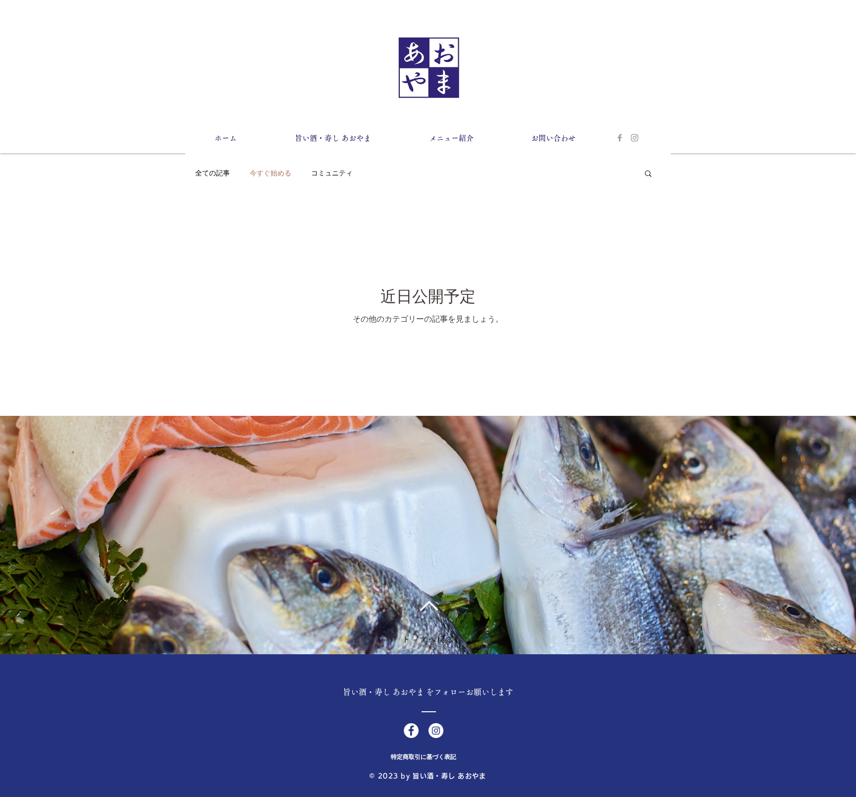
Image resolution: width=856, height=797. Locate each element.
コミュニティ (332, 173)
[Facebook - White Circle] (411, 730)
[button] (648, 174)
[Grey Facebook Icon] (620, 138)
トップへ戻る (428, 639)
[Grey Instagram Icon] (635, 138)
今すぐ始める (270, 173)
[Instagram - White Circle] (435, 730)
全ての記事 (212, 173)
